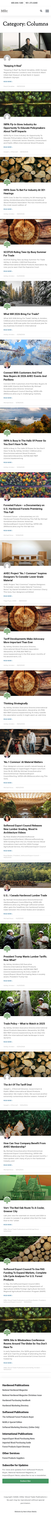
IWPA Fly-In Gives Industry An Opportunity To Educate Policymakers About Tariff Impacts (24, 128)
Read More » (8, 81)
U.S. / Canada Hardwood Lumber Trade (25, 895)
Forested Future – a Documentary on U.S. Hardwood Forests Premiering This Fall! (24, 509)
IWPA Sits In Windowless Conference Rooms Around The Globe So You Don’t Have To (25, 1344)
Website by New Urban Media (26, 1512)
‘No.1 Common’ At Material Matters (23, 762)
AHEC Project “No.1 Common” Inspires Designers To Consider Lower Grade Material (25, 577)
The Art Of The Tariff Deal (18, 1084)
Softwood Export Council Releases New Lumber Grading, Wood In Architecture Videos (23, 829)
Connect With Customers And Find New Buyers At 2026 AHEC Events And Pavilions (25, 376)
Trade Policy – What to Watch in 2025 (24, 1023)
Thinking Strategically (16, 703)
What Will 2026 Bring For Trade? (21, 314)
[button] (47, 11)
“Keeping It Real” (13, 65)
